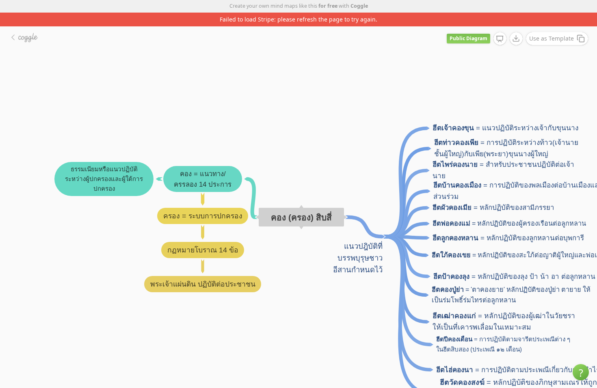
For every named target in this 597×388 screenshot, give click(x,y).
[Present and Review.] (499, 38)
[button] (581, 372)
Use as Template (551, 38)
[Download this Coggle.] (516, 38)
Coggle (359, 5)
